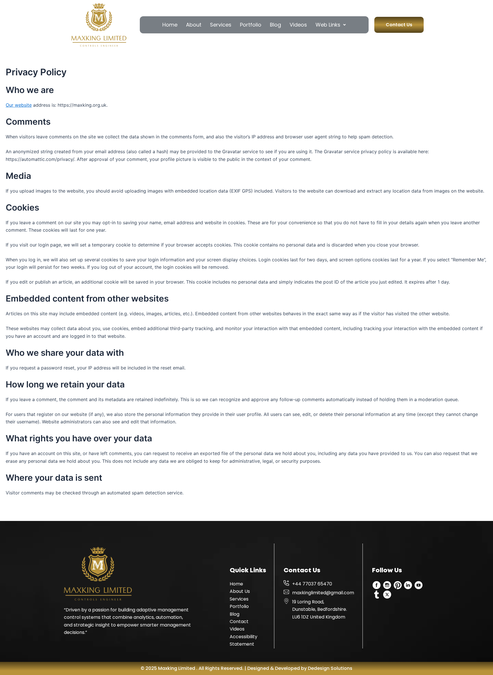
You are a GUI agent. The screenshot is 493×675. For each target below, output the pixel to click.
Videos (298, 24)
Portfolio (250, 24)
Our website (19, 105)
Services (220, 24)
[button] (330, 25)
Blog (275, 24)
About (193, 24)
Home (169, 24)
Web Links (328, 24)
